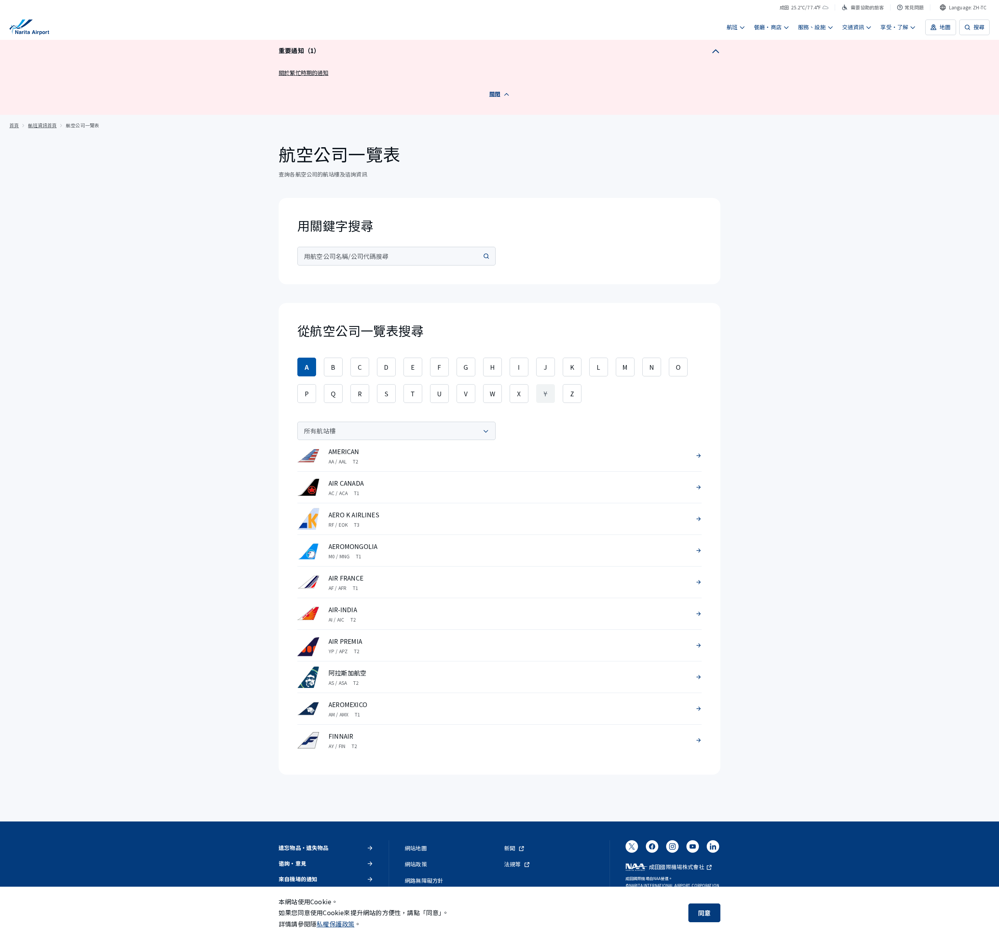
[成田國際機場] (29, 27)
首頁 (14, 125)
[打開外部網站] (632, 849)
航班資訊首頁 (42, 125)
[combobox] (963, 7)
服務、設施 (812, 27)
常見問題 (914, 7)
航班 (732, 27)
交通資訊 (853, 27)
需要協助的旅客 (867, 7)
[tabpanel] (499, 589)
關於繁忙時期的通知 (304, 73)
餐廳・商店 (768, 27)
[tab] (306, 367)
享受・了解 (894, 27)
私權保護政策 (335, 923)
